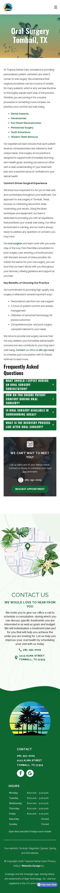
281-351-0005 (46, 350)
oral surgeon (15, 243)
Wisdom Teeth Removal (24, 137)
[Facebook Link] (20, 773)
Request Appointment (30, 489)
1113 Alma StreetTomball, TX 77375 (32, 657)
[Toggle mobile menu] (55, 7)
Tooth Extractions (20, 132)
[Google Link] (30, 773)
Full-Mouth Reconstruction (26, 123)
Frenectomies (18, 118)
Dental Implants (20, 113)
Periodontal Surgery (22, 127)
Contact (20, 350)
